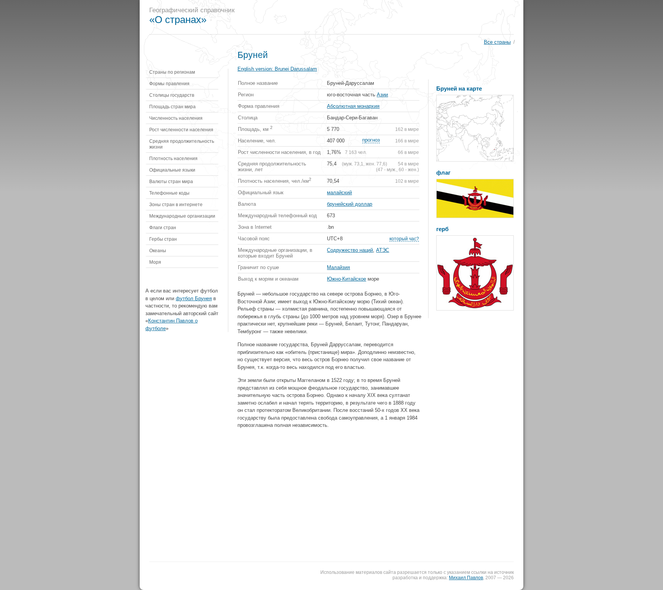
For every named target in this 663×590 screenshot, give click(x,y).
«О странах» (177, 19)
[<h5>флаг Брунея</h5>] (475, 198)
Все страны (497, 42)
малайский (339, 192)
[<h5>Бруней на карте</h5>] (475, 128)
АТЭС (382, 250)
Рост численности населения (181, 129)
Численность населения (176, 118)
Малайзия (338, 267)
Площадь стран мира (172, 106)
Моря (155, 261)
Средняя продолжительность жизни (181, 144)
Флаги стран (162, 227)
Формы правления (169, 83)
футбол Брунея (194, 298)
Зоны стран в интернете (176, 204)
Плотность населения (173, 158)
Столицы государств (171, 95)
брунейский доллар (349, 204)
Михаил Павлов (466, 577)
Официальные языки (172, 169)
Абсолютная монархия (353, 106)
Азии (382, 95)
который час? (404, 238)
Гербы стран (163, 238)
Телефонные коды (169, 192)
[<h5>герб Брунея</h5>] (475, 273)
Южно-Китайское (346, 279)
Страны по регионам (172, 71)
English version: (277, 69)
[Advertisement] (383, 17)
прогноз (371, 140)
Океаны (157, 250)
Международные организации (182, 215)
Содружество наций (350, 250)
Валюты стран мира (171, 181)
